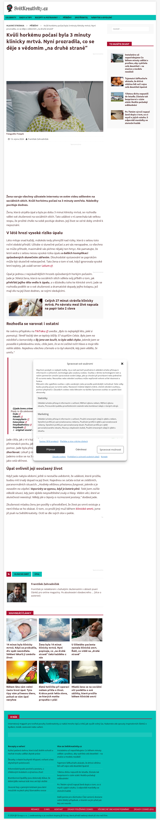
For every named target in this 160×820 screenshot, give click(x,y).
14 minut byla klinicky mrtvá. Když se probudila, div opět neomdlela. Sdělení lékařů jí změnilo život (21, 651)
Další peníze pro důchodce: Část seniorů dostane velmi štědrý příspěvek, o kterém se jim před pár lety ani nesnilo (79, 800)
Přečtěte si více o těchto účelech (74, 441)
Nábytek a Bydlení (101, 17)
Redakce (35, 809)
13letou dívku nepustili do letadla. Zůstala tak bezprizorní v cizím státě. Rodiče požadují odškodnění (136, 99)
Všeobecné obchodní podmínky (113, 809)
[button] (122, 363)
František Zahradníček (45, 584)
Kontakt (104, 456)
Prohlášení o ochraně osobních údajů (83, 456)
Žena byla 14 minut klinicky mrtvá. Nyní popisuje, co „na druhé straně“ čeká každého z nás (52, 651)
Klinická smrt (21, 574)
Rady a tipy (25, 17)
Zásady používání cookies (80, 809)
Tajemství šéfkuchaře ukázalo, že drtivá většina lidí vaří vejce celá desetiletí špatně (136, 82)
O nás (47, 809)
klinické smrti (84, 508)
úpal (37, 574)
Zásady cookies (59, 456)
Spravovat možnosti (110, 449)
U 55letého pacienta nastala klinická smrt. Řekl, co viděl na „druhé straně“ (86, 649)
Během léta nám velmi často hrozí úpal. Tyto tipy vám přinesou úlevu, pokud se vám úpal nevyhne (21, 693)
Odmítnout (81, 449)
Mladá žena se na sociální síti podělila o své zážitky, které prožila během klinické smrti (87, 691)
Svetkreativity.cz (53, 723)
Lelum (46, 265)
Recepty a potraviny (46, 17)
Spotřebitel (81, 17)
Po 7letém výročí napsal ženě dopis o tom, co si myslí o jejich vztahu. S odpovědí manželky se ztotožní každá (137, 117)
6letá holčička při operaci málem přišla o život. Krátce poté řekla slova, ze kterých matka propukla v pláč (54, 693)
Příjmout (50, 449)
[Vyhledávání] (130, 29)
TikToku (40, 331)
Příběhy (67, 17)
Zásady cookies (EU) (144, 809)
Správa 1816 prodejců (48, 441)
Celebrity (11, 17)
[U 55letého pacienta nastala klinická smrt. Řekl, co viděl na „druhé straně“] (87, 629)
